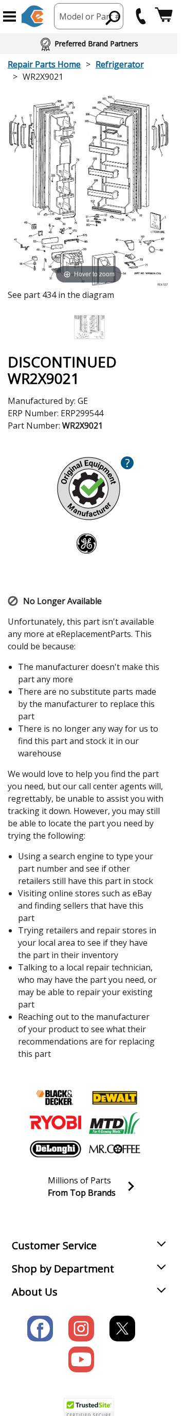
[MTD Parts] (114, 1123)
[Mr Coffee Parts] (114, 1149)
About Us (35, 1292)
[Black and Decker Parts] (55, 1097)
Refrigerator (120, 64)
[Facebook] (40, 1328)
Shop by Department (63, 1269)
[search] (113, 17)
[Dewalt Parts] (114, 1097)
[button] (9, 16)
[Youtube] (81, 1359)
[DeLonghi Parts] (55, 1149)
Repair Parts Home (44, 64)
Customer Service (54, 1245)
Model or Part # (90, 16)
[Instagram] (81, 1328)
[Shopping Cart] (164, 16)
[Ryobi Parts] (55, 1123)
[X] (122, 1328)
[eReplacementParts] (33, 16)
